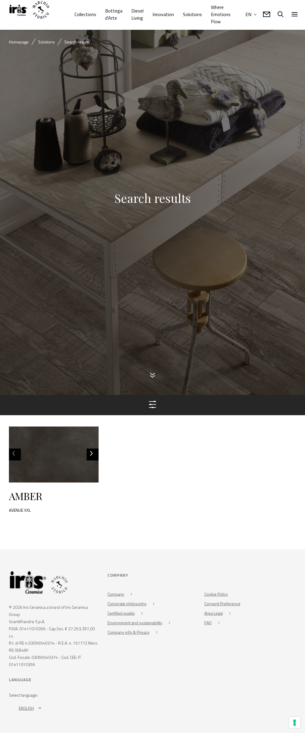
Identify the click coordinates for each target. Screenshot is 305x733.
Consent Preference (222, 605)
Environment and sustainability (135, 624)
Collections (85, 14)
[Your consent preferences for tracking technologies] (294, 722)
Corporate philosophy (127, 605)
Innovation (163, 14)
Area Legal (213, 614)
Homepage (19, 42)
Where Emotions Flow (221, 14)
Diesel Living (137, 14)
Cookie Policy (216, 595)
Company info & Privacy (129, 633)
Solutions (192, 14)
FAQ (208, 624)
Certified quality (121, 614)
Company (116, 595)
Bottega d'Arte (113, 14)
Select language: (23, 696)
